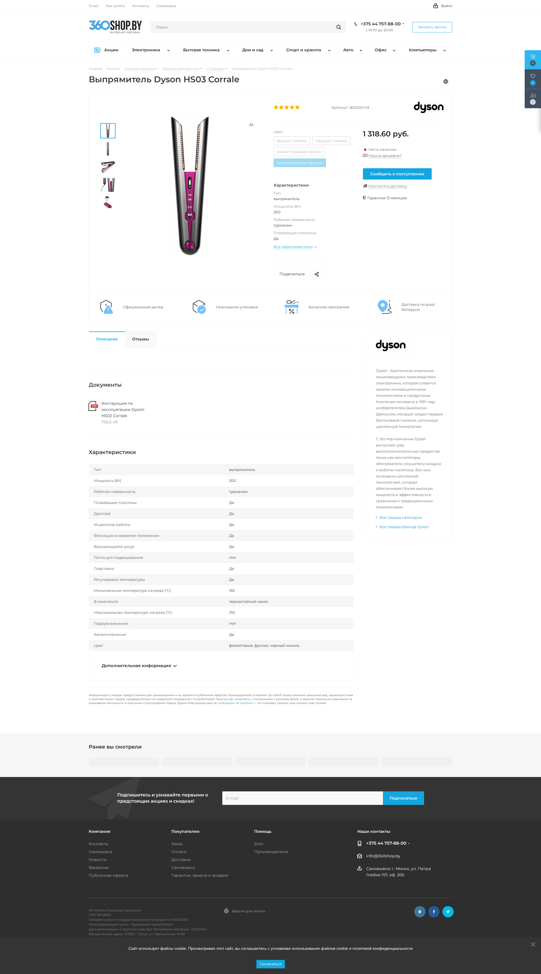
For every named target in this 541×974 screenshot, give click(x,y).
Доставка (180, 859)
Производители (271, 851)
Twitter (448, 911)
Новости (98, 859)
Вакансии (99, 867)
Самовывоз (100, 851)
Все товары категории (401, 517)
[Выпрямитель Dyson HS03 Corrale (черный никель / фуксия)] (189, 185)
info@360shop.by (383, 856)
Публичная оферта (108, 875)
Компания (99, 831)
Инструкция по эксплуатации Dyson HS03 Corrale (122, 409)
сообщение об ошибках (235, 703)
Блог (259, 843)
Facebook (434, 911)
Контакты (98, 843)
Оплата (178, 851)
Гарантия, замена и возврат (200, 875)
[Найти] (338, 27)
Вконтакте (419, 911)
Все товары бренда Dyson (404, 526)
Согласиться (270, 964)
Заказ (177, 843)
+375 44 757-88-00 (381, 23)
